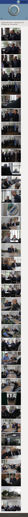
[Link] (14, 10)
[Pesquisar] (26, 18)
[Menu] (1, 18)
